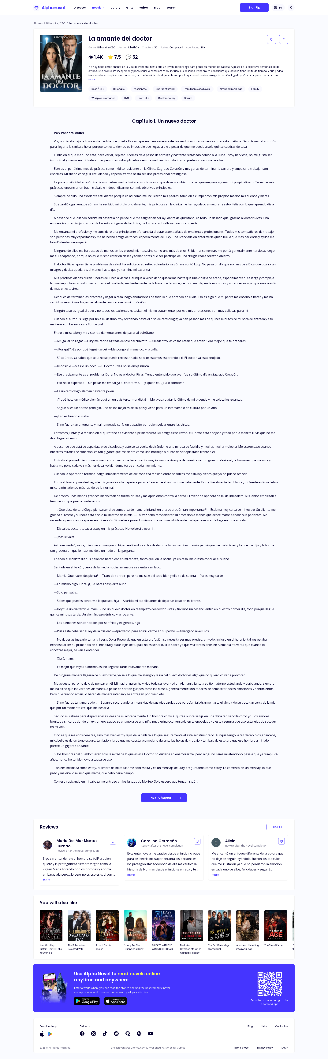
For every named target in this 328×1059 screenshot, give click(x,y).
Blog (157, 7)
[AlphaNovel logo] (49, 8)
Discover (80, 7)
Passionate (140, 89)
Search (171, 7)
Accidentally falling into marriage (247, 947)
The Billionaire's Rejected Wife (76, 947)
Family (255, 89)
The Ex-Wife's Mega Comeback (219, 947)
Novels (38, 23)
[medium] (139, 1033)
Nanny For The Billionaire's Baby (134, 947)
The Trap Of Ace (273, 945)
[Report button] (113, 841)
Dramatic (143, 98)
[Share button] (283, 39)
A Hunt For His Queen (103, 947)
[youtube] (150, 1033)
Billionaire (119, 89)
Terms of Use (241, 1047)
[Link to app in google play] (50, 1034)
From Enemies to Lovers (197, 89)
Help (264, 1026)
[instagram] (93, 1033)
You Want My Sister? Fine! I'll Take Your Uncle (51, 949)
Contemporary (166, 98)
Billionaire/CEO (55, 23)
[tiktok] (105, 1033)
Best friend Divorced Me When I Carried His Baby (191, 949)
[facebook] (82, 1033)
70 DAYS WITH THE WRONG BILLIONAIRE (163, 947)
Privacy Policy (265, 1047)
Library (115, 7)
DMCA (284, 1047)
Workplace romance (103, 98)
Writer (143, 7)
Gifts (129, 7)
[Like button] (271, 39)
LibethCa (133, 47)
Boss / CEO (97, 89)
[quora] (127, 1033)
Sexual (188, 98)
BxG (126, 98)
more (91, 79)
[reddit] (116, 1033)
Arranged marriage (231, 89)
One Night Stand (165, 89)
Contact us (281, 1026)
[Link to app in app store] (42, 1034)
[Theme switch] (291, 7)
